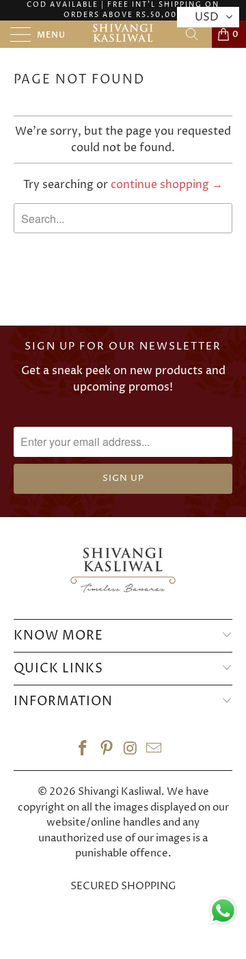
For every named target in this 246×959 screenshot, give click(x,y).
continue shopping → (167, 184)
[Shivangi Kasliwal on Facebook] (83, 750)
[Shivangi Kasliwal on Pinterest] (107, 750)
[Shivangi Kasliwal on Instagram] (131, 750)
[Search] (196, 34)
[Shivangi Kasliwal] (123, 34)
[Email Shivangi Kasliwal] (154, 750)
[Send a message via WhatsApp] (223, 911)
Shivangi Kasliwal (119, 792)
